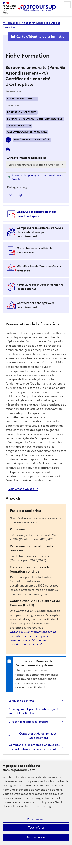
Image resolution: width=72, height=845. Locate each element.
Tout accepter (36, 837)
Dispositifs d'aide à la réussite (28, 721)
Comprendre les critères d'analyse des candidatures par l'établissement (34, 747)
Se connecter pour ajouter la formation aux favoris (38, 177)
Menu (67, 4)
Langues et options (21, 700)
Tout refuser (36, 827)
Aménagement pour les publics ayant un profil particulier (33, 711)
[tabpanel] (36, 535)
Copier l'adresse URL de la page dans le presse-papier (20, 195)
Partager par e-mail (10, 195)
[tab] (36, 213)
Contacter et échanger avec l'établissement (38, 735)
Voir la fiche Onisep (21, 489)
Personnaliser (36, 819)
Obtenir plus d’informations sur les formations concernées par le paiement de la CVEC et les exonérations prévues (33, 638)
